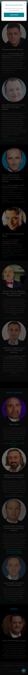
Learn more (14, 15)
